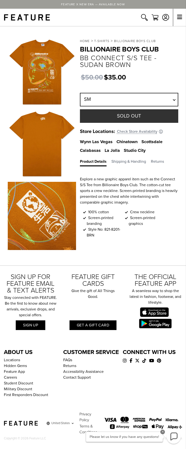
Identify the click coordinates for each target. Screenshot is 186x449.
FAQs (67, 360)
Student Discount (18, 383)
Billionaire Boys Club (135, 41)
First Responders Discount (26, 394)
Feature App (14, 371)
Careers (10, 377)
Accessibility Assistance (83, 371)
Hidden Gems (15, 365)
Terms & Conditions (88, 429)
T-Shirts (101, 41)
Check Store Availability (137, 131)
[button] (174, 437)
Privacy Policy (85, 417)
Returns (69, 365)
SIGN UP (30, 325)
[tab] (95, 162)
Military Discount (18, 389)
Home (85, 41)
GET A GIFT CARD (93, 325)
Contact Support (77, 377)
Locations (12, 360)
